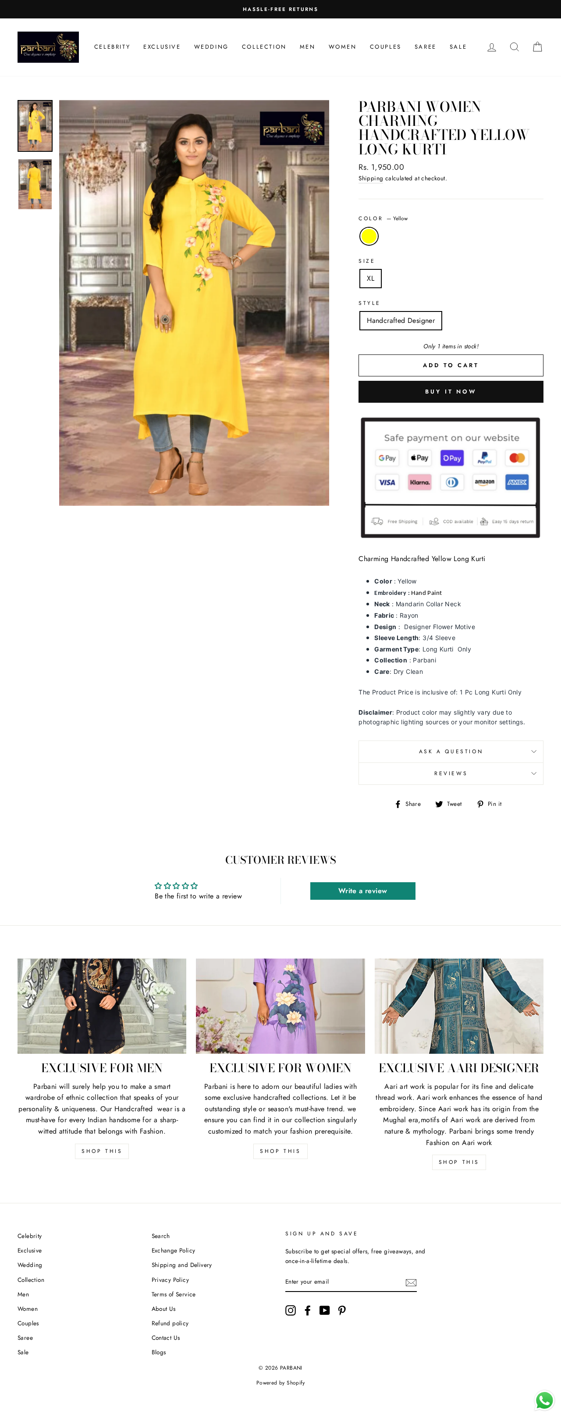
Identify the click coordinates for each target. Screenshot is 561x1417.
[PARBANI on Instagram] (290, 1310)
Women (343, 47)
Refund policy (170, 1323)
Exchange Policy (173, 1250)
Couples (385, 47)
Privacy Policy (170, 1279)
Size (367, 261)
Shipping (371, 178)
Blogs (159, 1352)
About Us (164, 1308)
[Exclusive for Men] (102, 1006)
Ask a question (451, 751)
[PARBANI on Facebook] (307, 1310)
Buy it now (451, 391)
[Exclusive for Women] (280, 1006)
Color (383, 218)
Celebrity (112, 47)
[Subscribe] (411, 1282)
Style (369, 303)
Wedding (211, 47)
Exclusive (162, 47)
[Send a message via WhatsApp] (545, 1400)
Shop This (102, 1151)
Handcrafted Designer (401, 320)
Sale (458, 47)
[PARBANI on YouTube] (325, 1310)
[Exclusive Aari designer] (459, 1006)
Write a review (362, 891)
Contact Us (166, 1337)
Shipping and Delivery (182, 1264)
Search (161, 1235)
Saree (426, 47)
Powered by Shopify (280, 1383)
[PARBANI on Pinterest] (342, 1310)
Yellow (369, 236)
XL (370, 278)
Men (308, 47)
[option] (280, 9)
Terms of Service (174, 1294)
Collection (264, 47)
